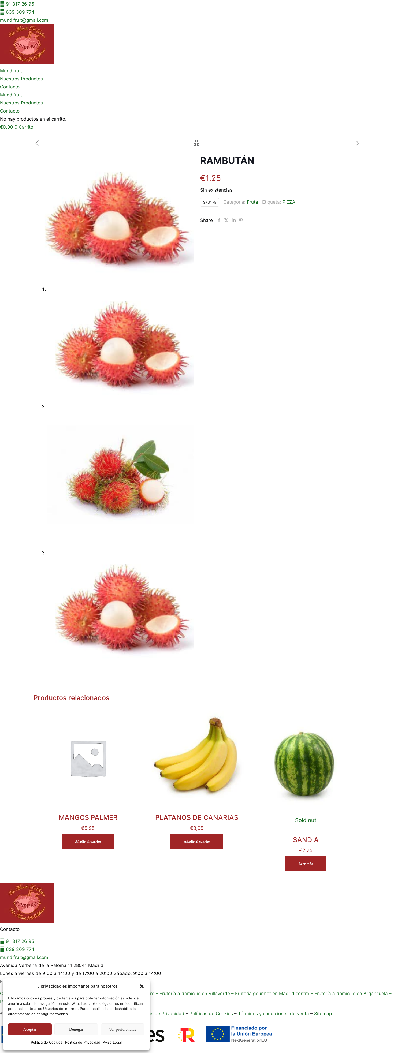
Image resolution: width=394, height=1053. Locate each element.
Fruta (252, 202)
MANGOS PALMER (88, 817)
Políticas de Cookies (211, 1013)
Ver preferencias (122, 1029)
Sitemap (323, 1013)
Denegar (76, 1029)
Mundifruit (11, 70)
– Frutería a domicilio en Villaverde (192, 993)
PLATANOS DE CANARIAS (196, 817)
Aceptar (29, 1029)
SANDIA (306, 840)
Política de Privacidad (82, 1042)
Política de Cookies (46, 1042)
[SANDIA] (306, 758)
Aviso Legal (112, 1042)
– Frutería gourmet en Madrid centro (269, 993)
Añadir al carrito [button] (88, 841)
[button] (141, 986)
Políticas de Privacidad (159, 1013)
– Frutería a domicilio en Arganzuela (348, 993)
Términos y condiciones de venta (273, 1013)
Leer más (306, 864)
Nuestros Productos (21, 78)
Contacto (10, 86)
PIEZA (289, 202)
